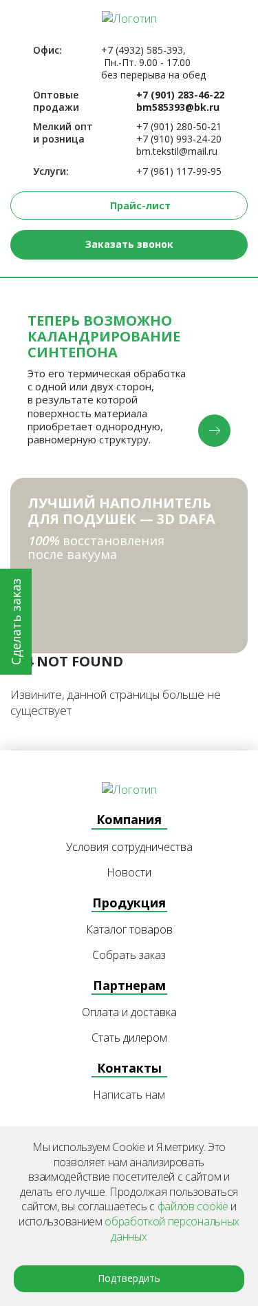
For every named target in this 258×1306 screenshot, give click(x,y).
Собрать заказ (129, 955)
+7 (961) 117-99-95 (179, 171)
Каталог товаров (129, 930)
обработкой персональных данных (172, 1229)
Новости (129, 872)
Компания (129, 819)
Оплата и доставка (129, 1012)
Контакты (129, 1068)
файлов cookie (193, 1206)
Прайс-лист (140, 205)
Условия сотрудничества (129, 847)
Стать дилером (129, 1038)
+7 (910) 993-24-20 (179, 139)
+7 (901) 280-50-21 (179, 126)
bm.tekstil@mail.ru (176, 151)
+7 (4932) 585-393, (143, 50)
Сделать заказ (16, 621)
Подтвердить (129, 1278)
